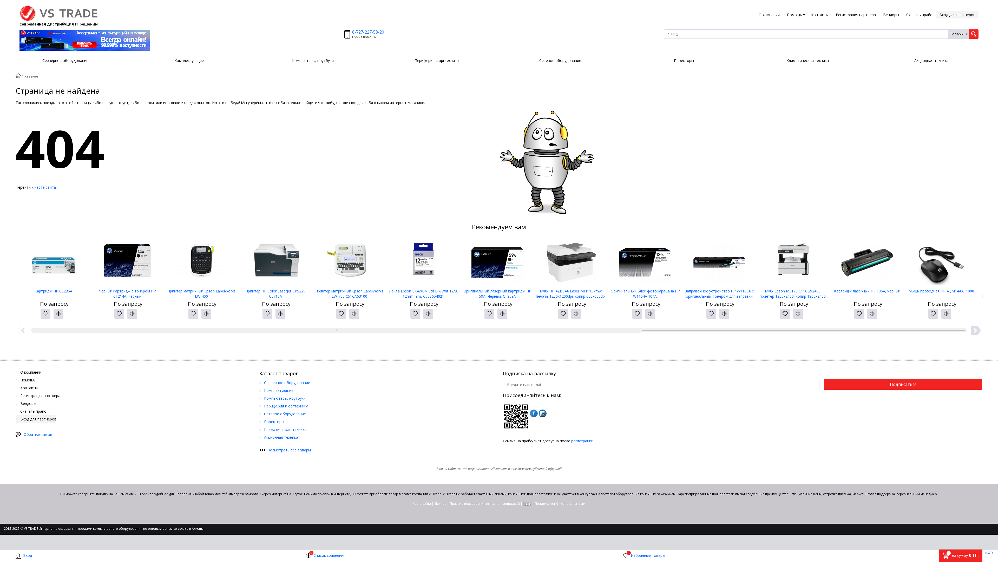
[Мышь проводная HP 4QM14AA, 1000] (941, 262)
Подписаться (903, 384)
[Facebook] (534, 413)
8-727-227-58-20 (368, 32)
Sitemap (440, 503)
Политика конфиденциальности (560, 503)
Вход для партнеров (957, 14)
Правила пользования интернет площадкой (485, 503)
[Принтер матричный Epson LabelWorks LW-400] (201, 262)
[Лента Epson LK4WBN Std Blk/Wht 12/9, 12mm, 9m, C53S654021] (423, 262)
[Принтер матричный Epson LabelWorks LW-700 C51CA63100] (349, 262)
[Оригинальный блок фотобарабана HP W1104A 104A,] (645, 262)
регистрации (582, 440)
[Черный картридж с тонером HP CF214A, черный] (127, 262)
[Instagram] (543, 413)
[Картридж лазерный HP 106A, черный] (867, 262)
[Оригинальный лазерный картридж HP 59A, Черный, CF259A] (497, 262)
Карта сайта (422, 503)
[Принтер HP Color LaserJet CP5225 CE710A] (275, 262)
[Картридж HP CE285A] (53, 262)
